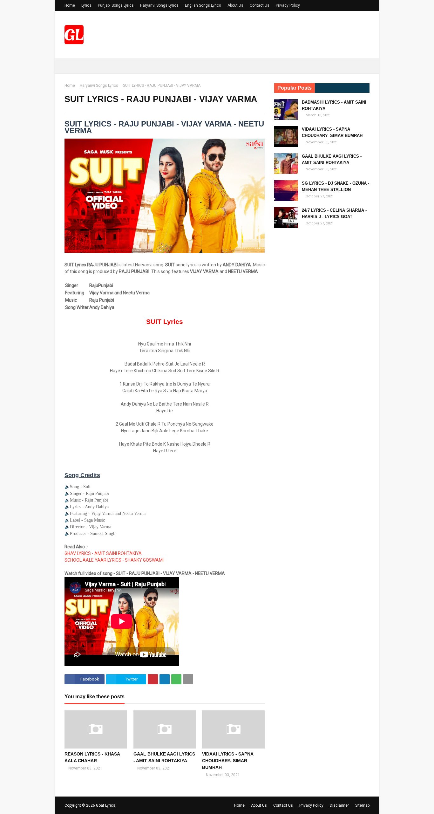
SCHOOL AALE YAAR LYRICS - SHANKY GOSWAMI (114, 560)
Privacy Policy (288, 5)
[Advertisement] (322, 332)
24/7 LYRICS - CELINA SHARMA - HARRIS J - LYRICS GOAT (334, 213)
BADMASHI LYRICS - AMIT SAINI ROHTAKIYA (334, 105)
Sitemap (362, 805)
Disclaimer (339, 805)
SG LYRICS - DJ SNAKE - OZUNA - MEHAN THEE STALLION (335, 186)
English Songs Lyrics (203, 5)
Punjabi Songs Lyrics (116, 5)
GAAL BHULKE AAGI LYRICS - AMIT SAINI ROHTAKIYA (164, 757)
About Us (235, 5)
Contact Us (259, 5)
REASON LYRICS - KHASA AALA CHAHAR (92, 757)
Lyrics (86, 5)
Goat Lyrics (105, 805)
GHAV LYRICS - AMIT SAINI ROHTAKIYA (103, 553)
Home (69, 5)
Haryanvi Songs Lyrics (159, 5)
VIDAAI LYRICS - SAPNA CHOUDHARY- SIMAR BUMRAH (227, 760)
